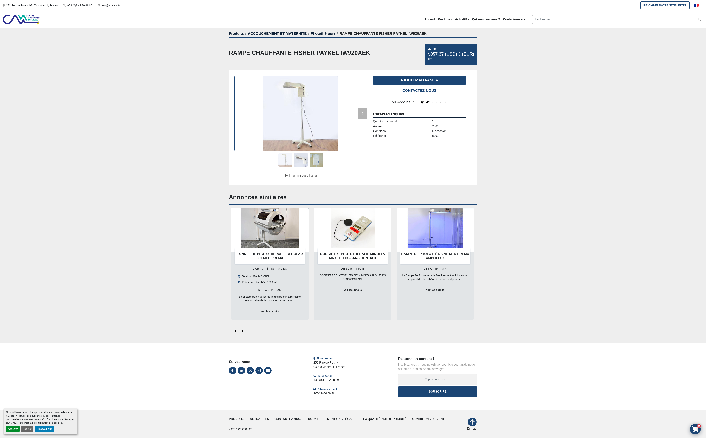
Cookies (315, 419)
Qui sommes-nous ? (486, 19)
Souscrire (438, 391)
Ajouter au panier (419, 80)
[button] (445, 19)
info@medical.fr (111, 5)
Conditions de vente (429, 419)
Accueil (430, 19)
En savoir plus (44, 429)
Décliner (27, 429)
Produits (444, 19)
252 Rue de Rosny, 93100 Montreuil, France (32, 5)
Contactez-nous (514, 19)
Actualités (462, 19)
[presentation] (235, 330)
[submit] (699, 19)
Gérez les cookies (240, 428)
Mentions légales (342, 419)
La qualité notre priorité (385, 419)
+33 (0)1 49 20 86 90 (79, 5)
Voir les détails (270, 311)
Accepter (13, 429)
